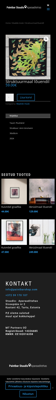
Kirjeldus (14, 115)
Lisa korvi (26, 97)
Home (8, 23)
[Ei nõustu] (52, 387)
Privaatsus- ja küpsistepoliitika (28, 386)
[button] (46, 39)
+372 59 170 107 (17, 295)
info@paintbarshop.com (22, 289)
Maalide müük (18, 23)
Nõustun (28, 394)
